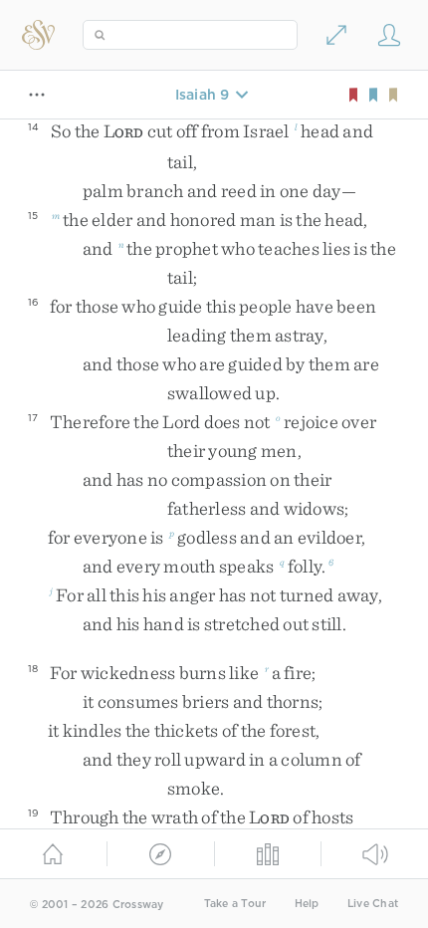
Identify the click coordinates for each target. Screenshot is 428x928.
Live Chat (372, 903)
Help (307, 903)
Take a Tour (235, 903)
